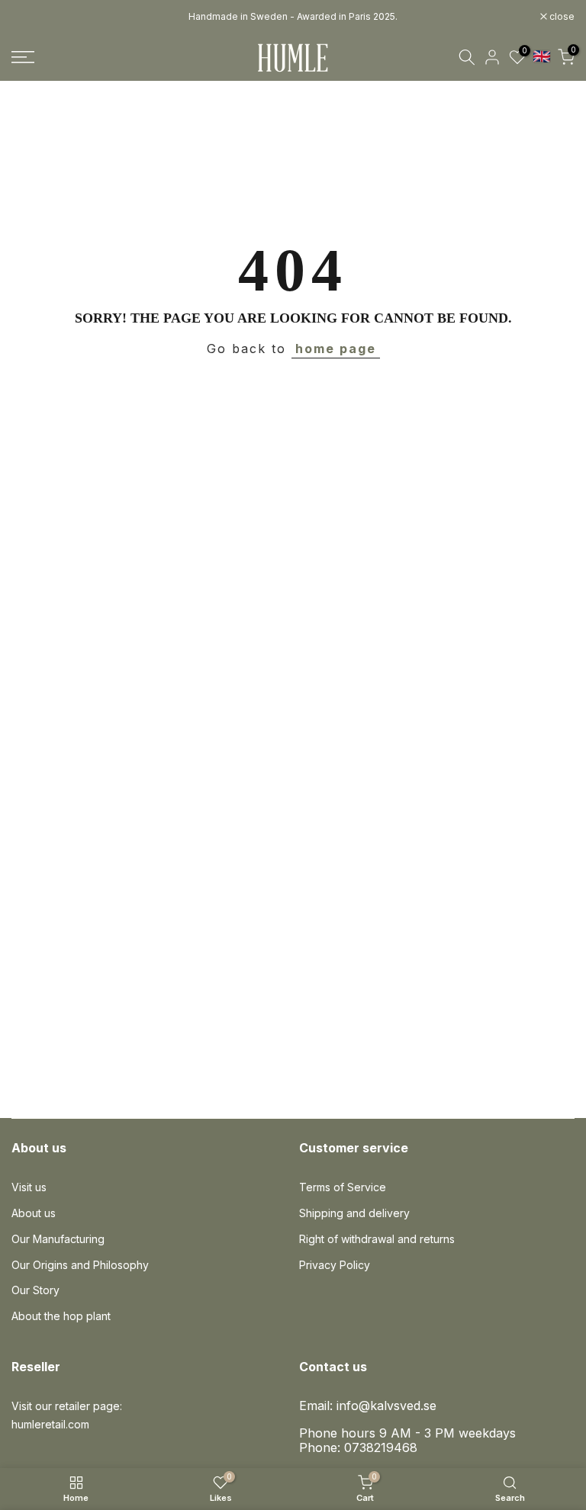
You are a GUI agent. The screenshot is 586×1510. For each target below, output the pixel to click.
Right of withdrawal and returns (377, 1238)
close (32, 16)
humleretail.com (50, 1424)
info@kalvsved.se (386, 1405)
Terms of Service (342, 1187)
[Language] (541, 56)
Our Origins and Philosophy (80, 1264)
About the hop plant (61, 1315)
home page (335, 348)
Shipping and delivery (354, 1212)
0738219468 (380, 1447)
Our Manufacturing (58, 1238)
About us (33, 1212)
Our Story (35, 1290)
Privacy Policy (334, 1264)
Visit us (29, 1187)
